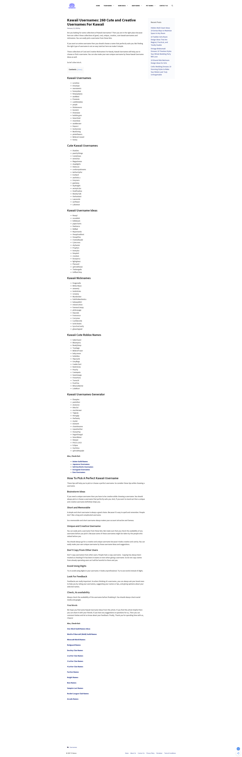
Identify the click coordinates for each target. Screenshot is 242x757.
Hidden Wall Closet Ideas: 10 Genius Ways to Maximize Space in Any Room (161, 30)
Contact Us (163, 6)
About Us (133, 753)
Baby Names (136, 6)
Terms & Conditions (170, 753)
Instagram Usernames (81, 469)
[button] (172, 6)
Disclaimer (159, 753)
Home (98, 6)
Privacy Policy (150, 753)
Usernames (73, 747)
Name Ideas (122, 6)
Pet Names (149, 6)
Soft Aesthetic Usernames (83, 467)
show (79, 69)
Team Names (108, 6)
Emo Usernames (79, 472)
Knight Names (72, 677)
